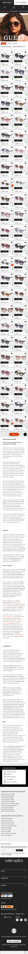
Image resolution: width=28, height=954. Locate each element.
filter (4, 43)
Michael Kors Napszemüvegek (9, 805)
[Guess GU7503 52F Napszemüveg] (7, 198)
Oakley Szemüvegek (6, 820)
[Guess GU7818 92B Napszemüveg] (20, 341)
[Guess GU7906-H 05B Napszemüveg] (20, 198)
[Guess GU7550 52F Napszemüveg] (7, 404)
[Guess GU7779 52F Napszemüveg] (20, 277)
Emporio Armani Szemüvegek (9, 825)
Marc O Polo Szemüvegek (7, 823)
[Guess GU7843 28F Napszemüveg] (20, 293)
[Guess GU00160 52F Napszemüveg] (7, 357)
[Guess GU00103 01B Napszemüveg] (20, 261)
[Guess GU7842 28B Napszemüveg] (7, 388)
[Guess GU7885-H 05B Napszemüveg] (7, 325)
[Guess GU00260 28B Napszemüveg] (7, 420)
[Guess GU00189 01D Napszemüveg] (20, 404)
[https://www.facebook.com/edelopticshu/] (17, 920)
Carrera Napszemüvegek (7, 799)
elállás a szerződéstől (14, 941)
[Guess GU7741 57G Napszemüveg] (20, 103)
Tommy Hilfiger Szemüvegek (8, 833)
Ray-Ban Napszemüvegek (8, 794)
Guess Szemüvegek (6, 829)
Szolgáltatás (4, 878)
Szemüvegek (14, 11)
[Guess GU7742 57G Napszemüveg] (7, 293)
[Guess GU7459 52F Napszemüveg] (7, 309)
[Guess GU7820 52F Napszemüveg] (20, 87)
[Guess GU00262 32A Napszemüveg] (7, 261)
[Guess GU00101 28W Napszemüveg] (7, 71)
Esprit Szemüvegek (6, 835)
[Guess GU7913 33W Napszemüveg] (20, 182)
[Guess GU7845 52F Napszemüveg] (7, 246)
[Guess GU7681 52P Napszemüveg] (20, 372)
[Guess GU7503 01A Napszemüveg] (20, 325)
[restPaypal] (10, 896)
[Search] (5, 7)
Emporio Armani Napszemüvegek (10, 803)
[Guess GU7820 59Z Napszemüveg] (7, 214)
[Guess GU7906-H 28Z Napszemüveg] (20, 150)
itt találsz (9, 854)
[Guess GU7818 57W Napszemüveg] (20, 230)
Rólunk (3, 871)
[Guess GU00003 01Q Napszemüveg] (7, 135)
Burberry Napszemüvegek (8, 811)
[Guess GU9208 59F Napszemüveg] (7, 119)
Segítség (3, 885)
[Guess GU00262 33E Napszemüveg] (7, 182)
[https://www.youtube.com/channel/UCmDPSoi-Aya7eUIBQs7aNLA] (25, 920)
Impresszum (14, 946)
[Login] (14, 7)
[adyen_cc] (2, 896)
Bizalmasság (22, 944)
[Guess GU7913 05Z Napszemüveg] (7, 150)
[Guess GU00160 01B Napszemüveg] (7, 103)
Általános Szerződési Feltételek (10, 944)
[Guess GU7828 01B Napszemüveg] (7, 277)
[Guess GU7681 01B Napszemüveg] (20, 55)
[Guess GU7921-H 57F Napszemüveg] (20, 420)
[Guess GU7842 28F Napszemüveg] (20, 166)
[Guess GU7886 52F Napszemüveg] (20, 309)
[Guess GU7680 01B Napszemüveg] (20, 246)
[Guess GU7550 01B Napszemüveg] (7, 341)
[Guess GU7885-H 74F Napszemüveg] (7, 230)
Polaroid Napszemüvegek (7, 801)
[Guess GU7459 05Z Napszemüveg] (20, 214)
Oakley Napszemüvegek (7, 795)
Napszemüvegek (4, 11)
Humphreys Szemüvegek (7, 822)
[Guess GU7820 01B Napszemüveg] (20, 71)
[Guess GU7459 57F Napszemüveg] (20, 357)
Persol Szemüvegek (6, 827)
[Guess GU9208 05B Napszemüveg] (7, 87)
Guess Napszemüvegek (7, 807)
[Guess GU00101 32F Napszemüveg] (20, 119)
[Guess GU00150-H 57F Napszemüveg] (20, 135)
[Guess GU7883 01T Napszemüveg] (7, 372)
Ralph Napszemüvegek (7, 809)
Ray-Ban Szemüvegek (6, 818)
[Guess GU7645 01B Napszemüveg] (7, 55)
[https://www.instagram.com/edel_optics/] (21, 920)
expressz (7, 678)
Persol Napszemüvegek (7, 797)
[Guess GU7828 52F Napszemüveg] (7, 166)
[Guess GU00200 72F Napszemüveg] (20, 388)
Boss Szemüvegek (6, 831)
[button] (7, 2)
